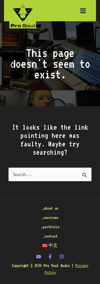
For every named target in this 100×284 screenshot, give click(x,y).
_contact (50, 236)
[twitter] (38, 256)
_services (50, 217)
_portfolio (50, 226)
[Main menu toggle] (83, 10)
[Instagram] (61, 256)
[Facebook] (50, 256)
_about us (50, 208)
